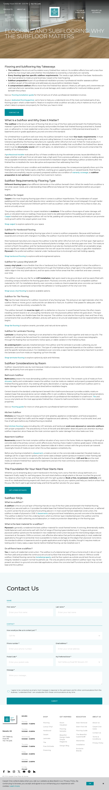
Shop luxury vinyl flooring (15, 291)
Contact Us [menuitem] (97, 733)
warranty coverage (80, 172)
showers (8, 381)
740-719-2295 (36, 4)
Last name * (60, 607)
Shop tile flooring (12, 326)
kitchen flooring (16, 426)
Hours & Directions (80, 11)
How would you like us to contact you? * (21, 630)
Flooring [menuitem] (46, 723)
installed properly (43, 557)
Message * (10, 670)
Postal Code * (12, 656)
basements (43, 513)
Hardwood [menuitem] (47, 731)
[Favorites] (79, 18)
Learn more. (15, 786)
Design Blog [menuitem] (64, 746)
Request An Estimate (96, 11)
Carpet (8, 216)
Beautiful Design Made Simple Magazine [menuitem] (65, 738)
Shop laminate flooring (14, 358)
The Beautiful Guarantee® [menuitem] (81, 736)
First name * (11, 607)
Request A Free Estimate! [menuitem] (9, 17)
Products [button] (8, 9)
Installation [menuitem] (80, 745)
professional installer (15, 155)
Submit (54, 701)
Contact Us (14, 112)
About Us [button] (21, 9)
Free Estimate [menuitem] (48, 746)
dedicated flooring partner (22, 100)
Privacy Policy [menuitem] (98, 743)
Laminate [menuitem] (46, 738)
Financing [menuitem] (47, 750)
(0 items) (82, 18)
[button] (75, 18)
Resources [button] (24, 17)
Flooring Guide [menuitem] (81, 731)
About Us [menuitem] (96, 723)
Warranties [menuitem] (80, 741)
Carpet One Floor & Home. (18, 776)
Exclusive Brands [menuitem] (79, 750)
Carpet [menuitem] (45, 734)
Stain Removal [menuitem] (81, 723)
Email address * (61, 643)
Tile (94, 397)
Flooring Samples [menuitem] (63, 730)
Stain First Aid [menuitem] (81, 727)
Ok (90, 783)
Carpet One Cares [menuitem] (97, 728)
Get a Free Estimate (18, 490)
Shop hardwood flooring (15, 256)
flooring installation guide (23, 95)
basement (38, 453)
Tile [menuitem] (44, 742)
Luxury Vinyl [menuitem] (48, 727)
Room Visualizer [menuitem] (63, 724)
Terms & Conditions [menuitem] (97, 738)
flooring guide (18, 407)
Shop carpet (10, 224)
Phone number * (13, 643)
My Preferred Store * (63, 656)
